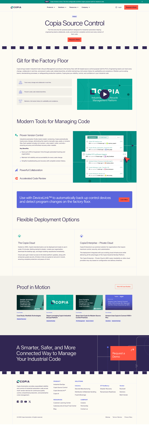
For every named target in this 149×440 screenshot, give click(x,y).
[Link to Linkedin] (22, 401)
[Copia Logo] (16, 7)
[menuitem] (50, 7)
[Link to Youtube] (25, 401)
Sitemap (107, 417)
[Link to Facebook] (18, 401)
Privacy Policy (128, 417)
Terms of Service (117, 417)
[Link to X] (30, 401)
